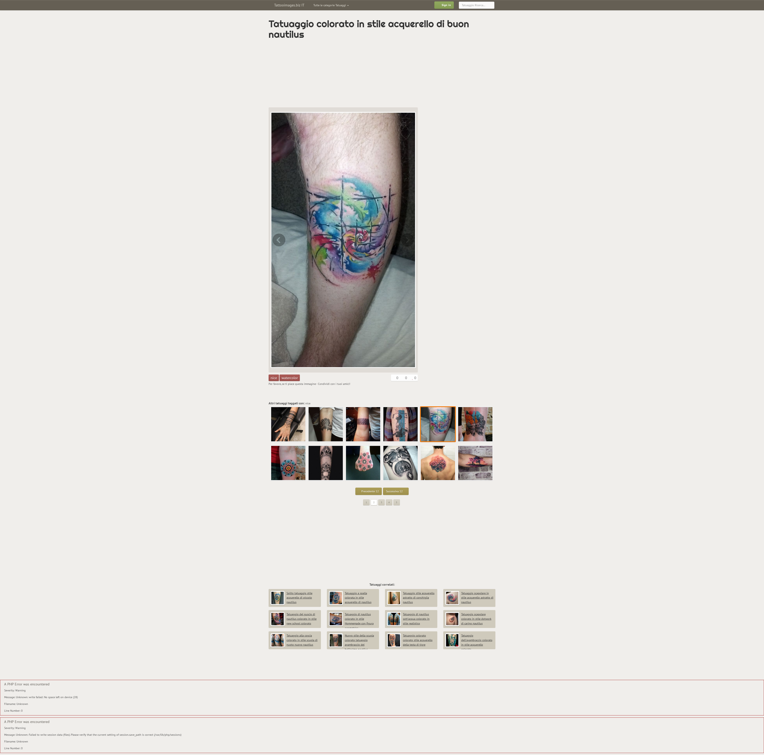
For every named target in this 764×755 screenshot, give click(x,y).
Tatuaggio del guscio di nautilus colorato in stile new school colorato (301, 618)
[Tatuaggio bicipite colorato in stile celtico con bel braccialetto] (363, 424)
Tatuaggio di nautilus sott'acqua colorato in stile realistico (416, 618)
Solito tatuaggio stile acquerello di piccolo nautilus (299, 597)
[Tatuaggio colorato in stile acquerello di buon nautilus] (438, 424)
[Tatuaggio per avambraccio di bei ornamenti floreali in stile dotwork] (326, 463)
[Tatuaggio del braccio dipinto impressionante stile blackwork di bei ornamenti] (288, 424)
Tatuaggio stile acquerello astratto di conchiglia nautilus (419, 597)
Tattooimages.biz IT (288, 5)
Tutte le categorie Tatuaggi (330, 5)
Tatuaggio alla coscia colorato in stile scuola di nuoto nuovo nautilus (302, 640)
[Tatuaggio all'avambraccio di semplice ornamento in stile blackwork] (326, 424)
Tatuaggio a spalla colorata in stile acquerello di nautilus (358, 597)
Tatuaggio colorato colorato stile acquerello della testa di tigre (418, 640)
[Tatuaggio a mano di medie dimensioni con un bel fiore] (363, 463)
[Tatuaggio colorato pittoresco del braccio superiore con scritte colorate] (278, 240)
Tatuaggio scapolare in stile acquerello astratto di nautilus (477, 597)
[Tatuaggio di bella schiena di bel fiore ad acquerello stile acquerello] (438, 463)
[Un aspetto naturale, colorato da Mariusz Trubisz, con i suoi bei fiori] (408, 240)
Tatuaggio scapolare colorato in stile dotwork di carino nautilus (476, 618)
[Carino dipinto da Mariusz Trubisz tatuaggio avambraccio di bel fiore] (288, 463)
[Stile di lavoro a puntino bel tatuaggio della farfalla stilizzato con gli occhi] (401, 463)
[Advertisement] (365, 73)
